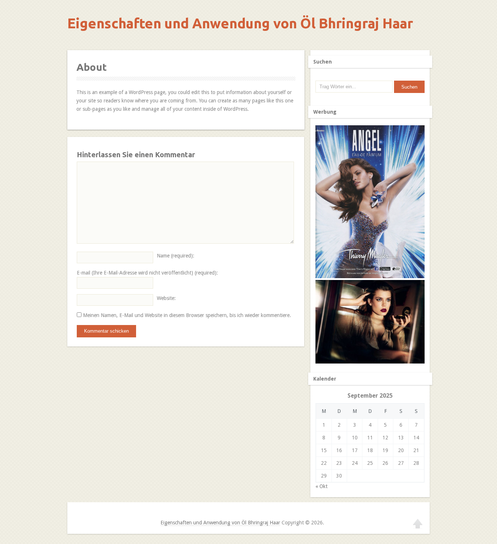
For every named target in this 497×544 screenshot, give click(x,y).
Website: (166, 298)
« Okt (321, 486)
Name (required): (175, 256)
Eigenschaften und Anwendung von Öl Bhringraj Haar (240, 23)
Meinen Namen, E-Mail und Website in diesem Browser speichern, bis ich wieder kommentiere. (187, 315)
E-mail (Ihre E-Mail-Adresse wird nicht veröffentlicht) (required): (147, 273)
